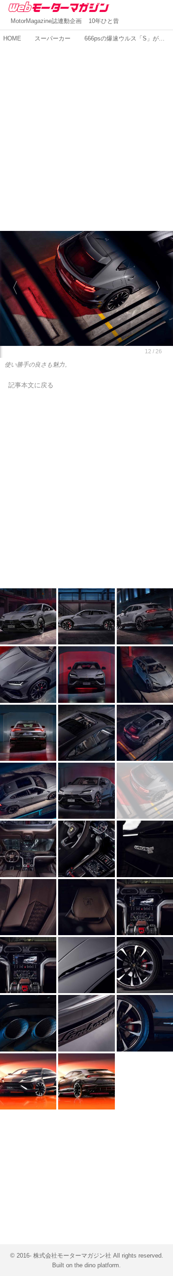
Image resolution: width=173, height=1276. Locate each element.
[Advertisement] (86, 132)
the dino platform (96, 1265)
